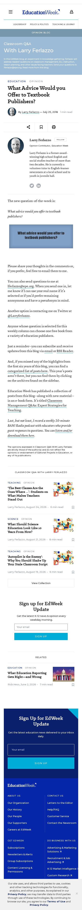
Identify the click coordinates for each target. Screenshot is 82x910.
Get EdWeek (16, 840)
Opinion (36, 81)
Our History (15, 809)
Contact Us (55, 795)
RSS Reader (65, 351)
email (48, 351)
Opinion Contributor (40, 146)
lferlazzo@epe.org (21, 286)
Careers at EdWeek (19, 829)
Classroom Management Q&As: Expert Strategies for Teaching (37, 405)
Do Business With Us (61, 840)
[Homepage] (41, 11)
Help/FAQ (53, 809)
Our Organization (18, 802)
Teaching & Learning (64, 24)
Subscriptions (16, 847)
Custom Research (58, 875)
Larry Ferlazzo (30, 112)
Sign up (41, 763)
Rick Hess (13, 684)
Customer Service (58, 816)
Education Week (60, 146)
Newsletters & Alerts (20, 854)
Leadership (19, 24)
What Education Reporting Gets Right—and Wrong (27, 675)
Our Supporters (17, 822)
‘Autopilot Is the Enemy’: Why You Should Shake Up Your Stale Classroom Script (27, 560)
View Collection (41, 583)
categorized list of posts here (28, 371)
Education (17, 81)
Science (13, 519)
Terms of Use (56, 901)
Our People (15, 816)
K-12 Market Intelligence (62, 868)
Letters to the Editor (60, 802)
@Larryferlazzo (19, 315)
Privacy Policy (17, 894)
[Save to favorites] (41, 127)
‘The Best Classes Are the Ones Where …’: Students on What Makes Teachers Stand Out (28, 493)
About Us (14, 795)
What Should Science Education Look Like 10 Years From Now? (25, 528)
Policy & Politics (39, 24)
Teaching (14, 482)
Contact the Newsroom (61, 822)
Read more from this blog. (36, 67)
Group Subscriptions (20, 861)
